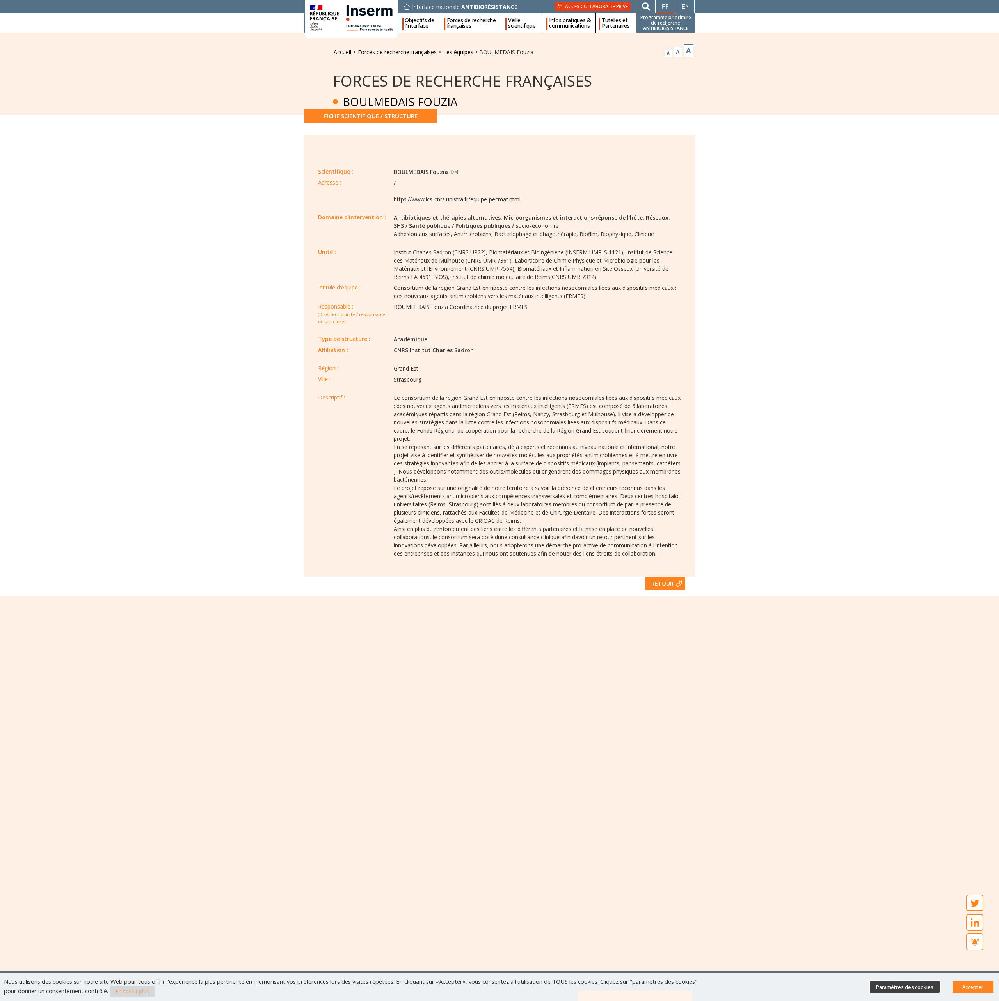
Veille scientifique (521, 23)
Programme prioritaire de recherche (665, 23)
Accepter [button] (972, 986)
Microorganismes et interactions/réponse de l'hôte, (574, 217)
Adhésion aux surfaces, (423, 234)
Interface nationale (464, 7)
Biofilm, (589, 234)
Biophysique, (617, 234)
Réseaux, (658, 217)
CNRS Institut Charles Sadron (434, 350)
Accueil (342, 52)
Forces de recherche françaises (471, 23)
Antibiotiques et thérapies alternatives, (448, 217)
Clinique (644, 234)
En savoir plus (132, 991)
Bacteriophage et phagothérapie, (536, 234)
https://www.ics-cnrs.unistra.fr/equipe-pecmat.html (457, 199)
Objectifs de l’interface (419, 23)
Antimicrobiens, (473, 234)
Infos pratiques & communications (570, 23)
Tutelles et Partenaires (616, 23)
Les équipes (458, 52)
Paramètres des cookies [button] (904, 986)
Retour (662, 583)
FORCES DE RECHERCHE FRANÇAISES (462, 80)
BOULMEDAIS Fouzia (422, 172)
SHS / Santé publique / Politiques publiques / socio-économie (476, 225)
